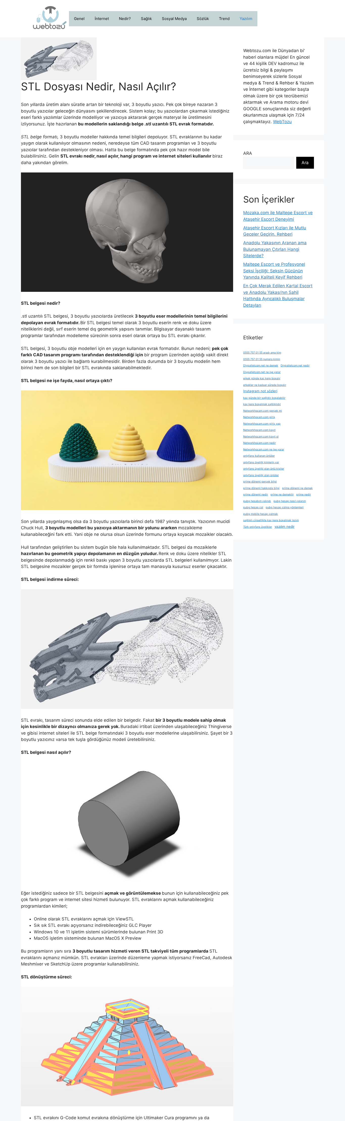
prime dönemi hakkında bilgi (261, 488)
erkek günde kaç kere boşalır (261, 378)
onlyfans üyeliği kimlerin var (261, 462)
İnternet (102, 18)
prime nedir (303, 494)
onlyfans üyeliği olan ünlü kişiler (263, 468)
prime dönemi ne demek (297, 488)
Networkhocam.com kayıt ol (261, 436)
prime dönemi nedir (255, 494)
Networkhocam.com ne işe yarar (263, 449)
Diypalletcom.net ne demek (260, 365)
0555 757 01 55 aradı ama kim (262, 352)
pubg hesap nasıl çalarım (290, 501)
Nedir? (125, 18)
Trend (224, 18)
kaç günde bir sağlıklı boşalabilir (264, 398)
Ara (305, 162)
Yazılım (246, 18)
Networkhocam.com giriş (259, 417)
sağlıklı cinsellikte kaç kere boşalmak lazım (271, 520)
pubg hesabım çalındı (257, 501)
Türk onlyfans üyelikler (257, 527)
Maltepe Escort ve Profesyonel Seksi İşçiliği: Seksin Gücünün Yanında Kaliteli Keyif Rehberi (274, 271)
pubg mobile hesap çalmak (260, 514)
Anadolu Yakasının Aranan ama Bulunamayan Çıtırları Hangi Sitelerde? (275, 249)
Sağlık (146, 18)
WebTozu (282, 121)
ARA (247, 153)
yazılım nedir (284, 526)
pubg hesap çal (253, 507)
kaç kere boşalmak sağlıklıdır (262, 404)
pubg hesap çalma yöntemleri (285, 507)
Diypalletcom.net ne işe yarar (262, 372)
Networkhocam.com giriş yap (262, 423)
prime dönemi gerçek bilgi (260, 481)
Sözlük (203, 18)
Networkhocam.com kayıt (259, 430)
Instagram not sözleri (260, 391)
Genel (79, 18)
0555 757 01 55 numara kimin (261, 359)
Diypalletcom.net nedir (295, 365)
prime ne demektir (282, 494)
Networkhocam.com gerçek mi (262, 410)
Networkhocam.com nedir (259, 443)
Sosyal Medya (174, 18)
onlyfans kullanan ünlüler (259, 455)
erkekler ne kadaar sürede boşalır (264, 385)
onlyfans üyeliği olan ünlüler (261, 475)
